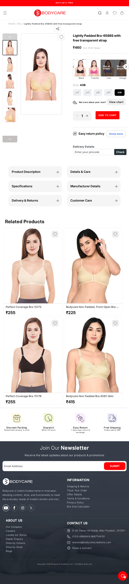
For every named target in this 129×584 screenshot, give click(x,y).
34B (88, 93)
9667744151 (98, 536)
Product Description (26, 172)
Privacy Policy (75, 502)
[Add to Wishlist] (61, 37)
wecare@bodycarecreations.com (91, 542)
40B (121, 93)
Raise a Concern (82, 548)
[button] (99, 13)
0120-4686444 (81, 536)
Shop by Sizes (14, 547)
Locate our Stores (16, 535)
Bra (19, 23)
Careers (10, 531)
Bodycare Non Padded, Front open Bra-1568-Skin (91, 307)
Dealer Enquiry (14, 539)
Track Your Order (77, 490)
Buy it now (107, 124)
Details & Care (80, 172)
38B (109, 93)
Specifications (22, 186)
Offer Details (74, 494)
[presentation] (73, 66)
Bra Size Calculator (78, 506)
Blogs (9, 551)
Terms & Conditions (78, 498)
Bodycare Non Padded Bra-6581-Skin (90, 396)
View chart (116, 102)
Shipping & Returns (78, 486)
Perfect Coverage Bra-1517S (23, 307)
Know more (116, 133)
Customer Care (81, 200)
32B (78, 93)
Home (11, 23)
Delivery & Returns (25, 200)
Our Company (14, 527)
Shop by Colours (15, 543)
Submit (115, 466)
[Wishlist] (114, 13)
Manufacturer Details (85, 186)
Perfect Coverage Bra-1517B (23, 396)
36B (99, 93)
